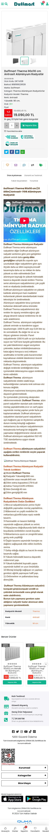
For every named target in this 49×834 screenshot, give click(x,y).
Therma (36, 611)
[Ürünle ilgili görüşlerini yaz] (24, 165)
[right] (46, 664)
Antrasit (36, 617)
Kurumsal (24, 767)
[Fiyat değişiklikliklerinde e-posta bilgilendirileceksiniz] (41, 165)
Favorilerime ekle (14, 131)
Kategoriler (24, 775)
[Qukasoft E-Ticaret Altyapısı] (24, 822)
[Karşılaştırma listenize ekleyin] (32, 165)
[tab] (14, 175)
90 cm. (36, 623)
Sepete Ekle (30, 125)
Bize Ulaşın (24, 783)
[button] (7, 33)
